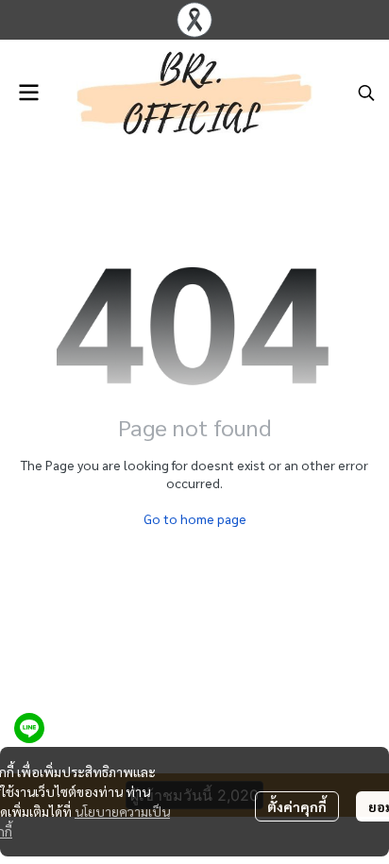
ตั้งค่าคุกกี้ (297, 806)
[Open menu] (28, 92)
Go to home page (195, 518)
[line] (29, 728)
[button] (366, 92)
